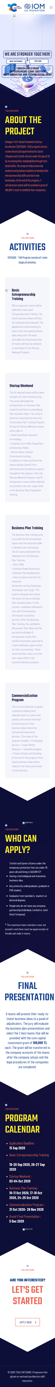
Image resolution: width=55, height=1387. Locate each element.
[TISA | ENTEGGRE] (26, 7)
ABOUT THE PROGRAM (16, 61)
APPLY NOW (38, 61)
